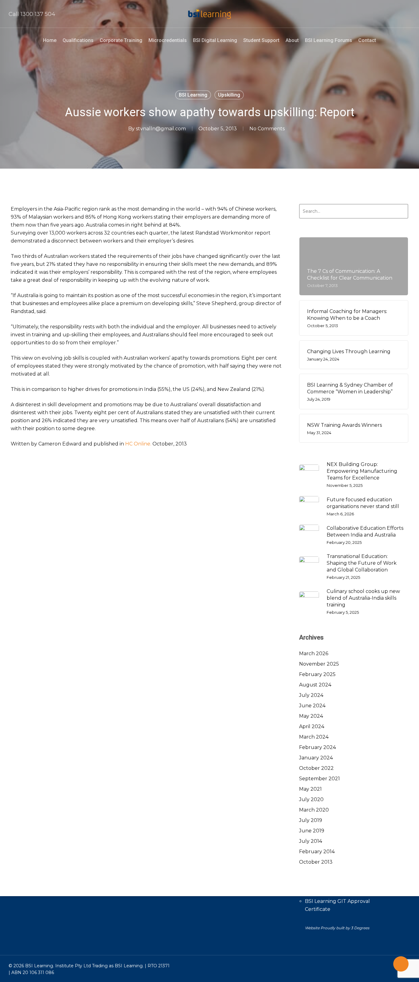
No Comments (267, 129)
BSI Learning (193, 95)
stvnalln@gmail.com (161, 129)
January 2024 (316, 758)
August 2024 (315, 685)
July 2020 (311, 799)
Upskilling (229, 95)
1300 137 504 (38, 14)
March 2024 (314, 737)
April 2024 (311, 726)
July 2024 (311, 695)
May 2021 (310, 789)
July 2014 (310, 841)
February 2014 (317, 851)
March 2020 (314, 810)
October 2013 (316, 862)
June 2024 (312, 706)
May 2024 (311, 716)
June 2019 (311, 831)
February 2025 (317, 674)
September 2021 (319, 778)
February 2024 (317, 747)
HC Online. (138, 444)
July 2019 (310, 820)
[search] (406, 14)
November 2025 (319, 664)
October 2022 (316, 768)
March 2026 (313, 653)
